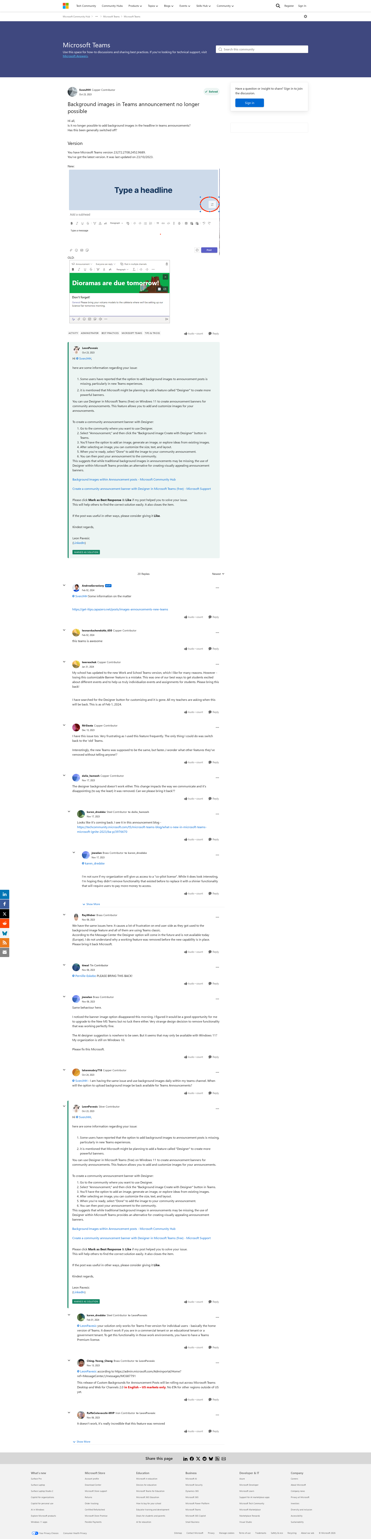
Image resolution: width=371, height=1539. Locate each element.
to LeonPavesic (137, 1315)
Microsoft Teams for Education (150, 1491)
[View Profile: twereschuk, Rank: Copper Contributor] (76, 664)
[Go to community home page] (66, 6)
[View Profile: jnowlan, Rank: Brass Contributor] (86, 855)
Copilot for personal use (42, 1503)
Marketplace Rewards (249, 1515)
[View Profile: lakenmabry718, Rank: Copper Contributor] (76, 1072)
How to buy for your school (148, 1503)
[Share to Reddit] (205, 1458)
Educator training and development (152, 1509)
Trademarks (260, 1532)
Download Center (93, 1484)
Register (289, 6)
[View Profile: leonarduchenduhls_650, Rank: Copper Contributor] (76, 632)
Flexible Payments (93, 1521)
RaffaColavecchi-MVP (101, 1413)
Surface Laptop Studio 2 (42, 1491)
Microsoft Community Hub (76, 16)
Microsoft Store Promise (96, 1515)
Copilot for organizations (42, 1497)
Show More (93, 904)
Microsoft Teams (111, 16)
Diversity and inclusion (301, 1509)
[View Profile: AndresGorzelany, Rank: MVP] (76, 588)
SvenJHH (85, 90)
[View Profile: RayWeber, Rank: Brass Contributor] (76, 917)
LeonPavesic (90, 348)
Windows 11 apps (39, 1521)
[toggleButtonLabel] (305, 16)
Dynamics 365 (192, 1491)
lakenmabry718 (92, 1070)
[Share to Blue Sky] (211, 1458)
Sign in (249, 103)
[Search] (278, 5)
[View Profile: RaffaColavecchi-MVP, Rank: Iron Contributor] (81, 1415)
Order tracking (91, 1503)
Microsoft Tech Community (251, 1503)
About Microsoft (298, 1484)
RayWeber (88, 915)
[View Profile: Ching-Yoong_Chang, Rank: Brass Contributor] (81, 1363)
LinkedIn (79, 543)
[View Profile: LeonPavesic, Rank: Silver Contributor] (76, 1109)
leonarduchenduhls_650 (97, 630)
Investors (295, 1503)
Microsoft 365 (192, 1497)
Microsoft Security (194, 1484)
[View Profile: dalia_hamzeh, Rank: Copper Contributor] (76, 778)
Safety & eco (277, 1532)
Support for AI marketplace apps (254, 1497)
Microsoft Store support (96, 1491)
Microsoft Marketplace (250, 1509)
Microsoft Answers (75, 56)
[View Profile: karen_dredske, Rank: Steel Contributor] (81, 814)
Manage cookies (226, 1532)
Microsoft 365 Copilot (196, 1515)
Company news (298, 1491)
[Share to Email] (224, 1458)
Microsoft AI (191, 1478)
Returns (88, 1497)
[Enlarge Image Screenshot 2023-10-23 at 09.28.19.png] (120, 291)
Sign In (302, 6)
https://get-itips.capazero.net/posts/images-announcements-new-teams (120, 609)
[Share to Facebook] (192, 1458)
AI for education (143, 1521)
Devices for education (146, 1484)
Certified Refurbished (95, 1509)
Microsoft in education (146, 1478)
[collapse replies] (64, 585)
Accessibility (296, 1515)
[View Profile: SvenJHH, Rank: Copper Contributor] (72, 92)
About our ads (307, 1532)
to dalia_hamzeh (138, 812)
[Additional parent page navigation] (96, 16)
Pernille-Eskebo (85, 976)
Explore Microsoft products (43, 1515)
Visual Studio (245, 1521)
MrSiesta (87, 725)
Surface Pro (36, 1478)
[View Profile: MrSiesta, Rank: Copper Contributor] (76, 727)
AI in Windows (37, 1509)
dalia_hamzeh (91, 776)
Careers (294, 1478)
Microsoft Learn (246, 1491)
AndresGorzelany (93, 585)
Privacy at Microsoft (300, 1497)
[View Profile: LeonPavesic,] (76, 350)
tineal (85, 965)
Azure (242, 1478)
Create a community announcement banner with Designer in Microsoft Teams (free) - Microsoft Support (141, 489)
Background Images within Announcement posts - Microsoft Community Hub (124, 479)
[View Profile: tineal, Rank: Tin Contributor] (76, 967)
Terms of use (245, 1532)
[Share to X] (198, 1458)
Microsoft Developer (249, 1484)
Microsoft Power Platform (197, 1503)
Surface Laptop (38, 1484)
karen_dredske (96, 812)
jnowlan (97, 853)
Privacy (211, 1532)
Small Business (192, 1521)
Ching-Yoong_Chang (100, 1361)
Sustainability (297, 1521)
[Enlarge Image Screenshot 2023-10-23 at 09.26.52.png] (144, 211)
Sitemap (178, 1532)
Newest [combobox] (218, 574)
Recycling (292, 1532)
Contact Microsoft (194, 1532)
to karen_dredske (135, 853)
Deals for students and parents (150, 1515)
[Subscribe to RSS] (217, 1458)
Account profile (92, 1478)
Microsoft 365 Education (147, 1497)
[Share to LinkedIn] (185, 1458)
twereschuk (89, 662)
